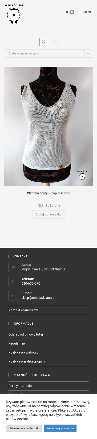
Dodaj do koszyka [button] (48, 214)
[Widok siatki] (43, 42)
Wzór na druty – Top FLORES (48, 193)
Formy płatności (20, 386)
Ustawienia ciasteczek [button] (24, 428)
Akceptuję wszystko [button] (60, 428)
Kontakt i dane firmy (23, 310)
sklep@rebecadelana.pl (38, 298)
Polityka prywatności (23, 352)
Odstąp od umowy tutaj (25, 334)
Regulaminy (17, 343)
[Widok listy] (54, 42)
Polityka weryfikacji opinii (26, 361)
